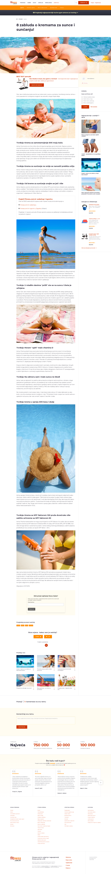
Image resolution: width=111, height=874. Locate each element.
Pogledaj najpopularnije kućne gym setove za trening (56, 13)
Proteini (11, 810)
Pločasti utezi (40, 813)
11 (54, 669)
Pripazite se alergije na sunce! (24, 688)
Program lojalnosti (91, 817)
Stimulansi (12, 825)
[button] (101, 783)
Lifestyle (56, 2)
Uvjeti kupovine (91, 819)
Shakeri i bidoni (67, 813)
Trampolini (67, 817)
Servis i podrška (91, 820)
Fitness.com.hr (13, 2)
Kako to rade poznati (42, 7)
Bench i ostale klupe (41, 822)
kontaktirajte (47, 867)
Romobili (66, 819)
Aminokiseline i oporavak (15, 813)
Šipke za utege (40, 815)
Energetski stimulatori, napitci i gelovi (17, 819)
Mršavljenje (48, 2)
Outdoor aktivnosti (41, 843)
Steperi (39, 834)
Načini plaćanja (91, 810)
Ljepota (22, 7)
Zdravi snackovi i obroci (14, 822)
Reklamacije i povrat (91, 815)
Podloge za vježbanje (41, 817)
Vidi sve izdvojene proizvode (88, 248)
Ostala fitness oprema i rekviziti (43, 841)
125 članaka (85, 83)
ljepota (22, 625)
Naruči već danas (36, 85)
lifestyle (18, 625)
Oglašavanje (69, 862)
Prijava (92, 2)
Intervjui (62, 7)
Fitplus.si (68, 868)
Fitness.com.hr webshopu (28, 205)
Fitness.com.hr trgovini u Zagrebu (30, 208)
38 (33, 669)
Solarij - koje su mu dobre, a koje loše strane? (23, 669)
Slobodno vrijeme (31, 7)
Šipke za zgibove (41, 819)
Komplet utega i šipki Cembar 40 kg (94, 234)
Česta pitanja (90, 813)
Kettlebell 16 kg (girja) (94, 204)
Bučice (39, 810)
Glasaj (85, 106)
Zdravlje (40, 2)
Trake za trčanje (41, 827)
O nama (68, 865)
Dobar (37, 636)
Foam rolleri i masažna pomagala (44, 825)
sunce (27, 625)
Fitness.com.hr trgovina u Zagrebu (94, 822)
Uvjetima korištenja (45, 866)
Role (65, 824)
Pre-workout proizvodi (14, 820)
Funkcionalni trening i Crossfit (43, 838)
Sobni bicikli (40, 829)
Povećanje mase (13, 817)
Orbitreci (39, 831)
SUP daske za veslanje (69, 825)
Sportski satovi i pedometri (69, 820)
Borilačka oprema (68, 815)
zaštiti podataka (54, 866)
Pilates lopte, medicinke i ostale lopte (44, 820)
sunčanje (31, 625)
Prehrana (22, 2)
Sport (34, 2)
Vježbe (29, 2)
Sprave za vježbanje (41, 824)
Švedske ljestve (67, 810)
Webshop (68, 857)
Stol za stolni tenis (68, 822)
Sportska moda (53, 7)
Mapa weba (69, 860)
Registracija (98, 2)
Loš (49, 636)
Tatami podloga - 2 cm (94, 218)
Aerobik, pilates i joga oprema (43, 836)
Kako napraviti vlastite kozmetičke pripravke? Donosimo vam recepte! (90, 193)
